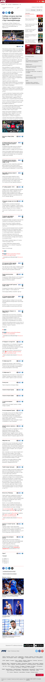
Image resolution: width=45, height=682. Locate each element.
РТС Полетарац (31, 667)
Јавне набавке (22, 672)
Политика (8, 656)
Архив (37, 670)
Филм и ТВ (4, 664)
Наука (9, 664)
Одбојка (20, 660)
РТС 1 (6, 666)
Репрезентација (15, 4)
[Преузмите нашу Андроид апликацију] (29, 645)
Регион (12, 656)
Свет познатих (35, 663)
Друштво (31, 656)
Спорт (3, 660)
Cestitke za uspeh (29, 75)
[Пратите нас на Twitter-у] (36, 651)
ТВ (3, 666)
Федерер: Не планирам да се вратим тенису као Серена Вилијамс (31, 35)
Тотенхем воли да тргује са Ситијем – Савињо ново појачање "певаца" (30, 30)
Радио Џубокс (18, 670)
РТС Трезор (18, 667)
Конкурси (28, 672)
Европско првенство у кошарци (9, 573)
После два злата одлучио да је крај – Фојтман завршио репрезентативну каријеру (31, 41)
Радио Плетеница (39, 669)
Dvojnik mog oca (29, 64)
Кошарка (12, 660)
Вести (4, 656)
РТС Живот (33, 666)
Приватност (3, 679)
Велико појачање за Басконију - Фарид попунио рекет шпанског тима (31, 25)
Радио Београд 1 (9, 669)
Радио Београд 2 (17, 669)
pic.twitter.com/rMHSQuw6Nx (9, 516)
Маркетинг (16, 672)
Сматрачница (28, 657)
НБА (6, 4)
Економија (36, 656)
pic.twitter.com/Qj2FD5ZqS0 (9, 255)
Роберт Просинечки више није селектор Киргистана (31, 19)
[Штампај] (12, 13)
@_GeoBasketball (7, 509)
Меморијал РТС (26, 661)
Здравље (41, 663)
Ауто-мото (40, 660)
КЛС (20, 4)
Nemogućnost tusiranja (30, 69)
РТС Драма (27, 666)
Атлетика (35, 660)
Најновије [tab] (27, 13)
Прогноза (28, 10)
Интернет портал (34, 672)
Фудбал (7, 660)
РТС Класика (39, 666)
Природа (13, 664)
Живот (8, 663)
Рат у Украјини (10, 657)
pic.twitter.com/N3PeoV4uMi (9, 353)
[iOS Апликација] (34, 49)
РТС (8, 672)
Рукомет (24, 660)
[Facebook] (3, 13)
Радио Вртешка (25, 670)
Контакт (11, 672)
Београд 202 (32, 669)
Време (15, 657)
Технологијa (24, 663)
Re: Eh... (27, 80)
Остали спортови (18, 661)
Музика (19, 663)
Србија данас (21, 656)
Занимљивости (14, 663)
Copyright (9, 679)
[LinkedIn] (9, 13)
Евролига (3, 4)
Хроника (26, 656)
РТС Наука (22, 666)
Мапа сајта (39, 674)
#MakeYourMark (10, 253)
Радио (3, 669)
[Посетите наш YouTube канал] (42, 651)
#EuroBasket (17, 253)
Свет (16, 656)
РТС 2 (9, 666)
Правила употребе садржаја (17, 679)
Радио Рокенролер (10, 670)
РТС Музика (24, 667)
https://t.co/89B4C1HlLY (11, 514)
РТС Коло (13, 667)
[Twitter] (6, 13)
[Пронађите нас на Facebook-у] (39, 651)
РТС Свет (17, 666)
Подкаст (33, 657)
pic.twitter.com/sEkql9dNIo (8, 333)
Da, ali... (27, 58)
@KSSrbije (12, 510)
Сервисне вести (21, 657)
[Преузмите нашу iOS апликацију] (39, 645)
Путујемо (29, 663)
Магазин (4, 663)
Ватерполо (30, 660)
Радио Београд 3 (25, 669)
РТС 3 (13, 666)
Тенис (16, 660)
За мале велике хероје (31, 664)
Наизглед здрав (40, 664)
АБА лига (10, 4)
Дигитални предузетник (21, 664)
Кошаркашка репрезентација (9, 571)
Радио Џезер (32, 670)
